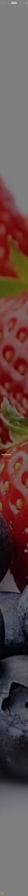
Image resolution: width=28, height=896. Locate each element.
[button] (24, 3)
